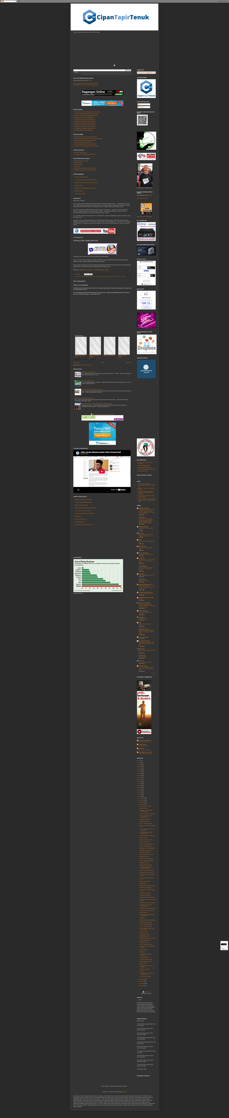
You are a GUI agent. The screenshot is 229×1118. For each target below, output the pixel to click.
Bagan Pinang (80, 276)
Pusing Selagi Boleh (80, 521)
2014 (139, 785)
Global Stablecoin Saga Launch (145, 753)
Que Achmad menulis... (144, 641)
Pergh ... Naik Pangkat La (146, 846)
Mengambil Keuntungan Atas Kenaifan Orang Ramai (87, 112)
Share (222, 948)
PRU (116, 276)
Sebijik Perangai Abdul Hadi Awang (83, 502)
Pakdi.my (141, 533)
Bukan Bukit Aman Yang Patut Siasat (83, 524)
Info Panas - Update (144, 969)
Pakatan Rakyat (102, 276)
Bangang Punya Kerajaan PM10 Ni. (83, 499)
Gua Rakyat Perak (144, 957)
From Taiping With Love (87, 380)
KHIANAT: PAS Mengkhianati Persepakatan (85, 188)
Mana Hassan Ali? (144, 912)
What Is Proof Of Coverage (145, 749)
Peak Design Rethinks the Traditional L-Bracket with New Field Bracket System (146, 587)
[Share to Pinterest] (92, 274)
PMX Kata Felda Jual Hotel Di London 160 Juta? (86, 182)
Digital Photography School (146, 584)
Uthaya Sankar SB (143, 526)
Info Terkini (142, 952)
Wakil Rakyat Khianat (109, 355)
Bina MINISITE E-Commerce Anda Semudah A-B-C (85, 85)
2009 (139, 796)
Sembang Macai (79, 185)
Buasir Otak (142, 517)
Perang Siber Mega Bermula (146, 860)
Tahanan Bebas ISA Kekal (146, 865)
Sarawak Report (143, 566)
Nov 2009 (142, 800)
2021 (139, 771)
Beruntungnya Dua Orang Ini (147, 872)
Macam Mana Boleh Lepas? (146, 854)
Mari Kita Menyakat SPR (145, 961)
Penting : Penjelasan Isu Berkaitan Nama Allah (86, 115)
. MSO (140, 539)
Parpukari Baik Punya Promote (147, 897)
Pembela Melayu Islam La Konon (148, 938)
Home (102, 362)
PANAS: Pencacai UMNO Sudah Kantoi (84, 398)
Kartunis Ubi (142, 655)
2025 (139, 762)
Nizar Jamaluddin (95, 276)
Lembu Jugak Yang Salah (146, 926)
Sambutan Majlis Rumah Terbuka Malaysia (146, 867)
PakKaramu (142, 574)
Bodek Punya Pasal (144, 856)
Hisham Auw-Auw (144, 949)
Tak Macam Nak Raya (145, 852)
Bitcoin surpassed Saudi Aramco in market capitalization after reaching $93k (146, 500)
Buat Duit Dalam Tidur (142, 198)
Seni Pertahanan (79, 164)
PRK (113, 276)
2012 (139, 790)
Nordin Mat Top (78, 162)
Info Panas (142, 971)
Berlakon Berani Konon (145, 940)
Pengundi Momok (144, 821)
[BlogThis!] (86, 274)
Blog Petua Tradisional (144, 603)
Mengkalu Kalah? (79, 191)
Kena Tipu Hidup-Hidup (145, 976)
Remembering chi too (143, 618)
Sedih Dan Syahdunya (145, 893)
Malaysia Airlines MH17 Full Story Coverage (85, 170)
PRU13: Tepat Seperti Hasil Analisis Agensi (85, 140)
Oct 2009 (142, 802)
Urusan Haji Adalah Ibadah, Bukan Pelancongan (86, 113)
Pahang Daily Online (144, 508)
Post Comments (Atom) (85, 365)
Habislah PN (78, 516)
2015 (139, 783)
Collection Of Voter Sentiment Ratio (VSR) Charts (86, 146)
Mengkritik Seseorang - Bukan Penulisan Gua (86, 136)
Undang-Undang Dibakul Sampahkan (146, 905)
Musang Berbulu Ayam (145, 895)
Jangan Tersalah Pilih (145, 881)
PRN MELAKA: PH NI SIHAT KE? (146, 554)
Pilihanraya (109, 276)
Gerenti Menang (143, 808)
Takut (118, 276)
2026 (139, 760)
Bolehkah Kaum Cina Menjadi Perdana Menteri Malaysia (88, 138)
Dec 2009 (142, 798)
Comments (141, 107)
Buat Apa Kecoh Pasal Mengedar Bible (84, 117)
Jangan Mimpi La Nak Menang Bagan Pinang (147, 915)
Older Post (128, 362)
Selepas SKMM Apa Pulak (146, 924)
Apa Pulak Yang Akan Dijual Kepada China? (85, 508)
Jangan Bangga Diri (144, 936)
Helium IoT (141, 748)
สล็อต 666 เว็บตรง (143, 656)
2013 (139, 787)
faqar (140, 622)
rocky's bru (142, 558)
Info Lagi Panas (143, 963)
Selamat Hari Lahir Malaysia (146, 858)
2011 (139, 792)
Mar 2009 (142, 985)
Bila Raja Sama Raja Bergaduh (147, 848)
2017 (139, 779)
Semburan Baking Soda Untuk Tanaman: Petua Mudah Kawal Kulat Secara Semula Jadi (146, 606)
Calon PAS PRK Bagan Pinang (147, 813)
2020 (139, 773)
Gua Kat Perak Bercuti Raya (146, 844)
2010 (139, 794)
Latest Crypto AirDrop (143, 745)
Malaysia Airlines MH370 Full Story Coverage (86, 168)
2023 (139, 767)
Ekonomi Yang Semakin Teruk (147, 885)
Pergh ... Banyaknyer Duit (146, 823)
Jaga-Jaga (142, 918)
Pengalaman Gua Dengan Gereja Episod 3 (85, 123)
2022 (139, 769)
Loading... (139, 477)
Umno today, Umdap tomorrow (145, 662)
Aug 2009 (142, 979)
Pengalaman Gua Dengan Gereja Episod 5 (85, 126)
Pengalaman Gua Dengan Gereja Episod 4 (85, 124)
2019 (139, 775)
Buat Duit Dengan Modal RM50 (144, 216)
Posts (140, 104)
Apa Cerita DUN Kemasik (146, 959)
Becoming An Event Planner (145, 467)
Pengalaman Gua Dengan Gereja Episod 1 (85, 119)
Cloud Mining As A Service (145, 752)
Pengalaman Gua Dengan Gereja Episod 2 (85, 121)
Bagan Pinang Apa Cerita (146, 839)
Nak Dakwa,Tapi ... (144, 931)
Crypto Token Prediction (145, 740)
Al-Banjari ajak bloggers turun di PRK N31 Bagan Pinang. (94, 269)
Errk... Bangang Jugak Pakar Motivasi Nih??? (86, 180)
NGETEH (141, 599)
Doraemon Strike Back (145, 819)
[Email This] (85, 274)
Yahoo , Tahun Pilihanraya (146, 944)
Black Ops (77, 166)
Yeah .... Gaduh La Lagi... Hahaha (83, 510)
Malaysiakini (88, 276)
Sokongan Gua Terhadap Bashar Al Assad (85, 154)
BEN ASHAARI (142, 546)
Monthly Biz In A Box (143, 471)
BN (84, 276)
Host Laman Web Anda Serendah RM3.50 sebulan (85, 83)
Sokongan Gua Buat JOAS (146, 850)
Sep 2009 (142, 804)
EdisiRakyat (142, 649)
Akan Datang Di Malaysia (146, 887)
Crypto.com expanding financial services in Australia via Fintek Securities (146, 493)
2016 (139, 781)
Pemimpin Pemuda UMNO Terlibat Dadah (146, 811)
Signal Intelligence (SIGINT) (81, 161)
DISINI (89, 80)
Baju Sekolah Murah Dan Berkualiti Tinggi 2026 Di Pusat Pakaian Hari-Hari (146, 644)
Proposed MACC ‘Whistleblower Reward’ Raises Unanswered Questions (146, 569)
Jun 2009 (142, 983)
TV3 (121, 276)
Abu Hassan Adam (143, 637)
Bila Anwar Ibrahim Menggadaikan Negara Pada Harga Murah (97, 403)
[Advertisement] (105, 56)
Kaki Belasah (142, 579)
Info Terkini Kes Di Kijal (145, 806)
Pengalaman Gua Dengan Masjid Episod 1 (85, 128)
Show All (154, 673)
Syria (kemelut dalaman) (81, 152)
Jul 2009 (142, 981)
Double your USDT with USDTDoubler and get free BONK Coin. (146, 485)
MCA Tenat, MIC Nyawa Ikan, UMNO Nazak (147, 974)
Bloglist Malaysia (143, 610)
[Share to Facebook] (90, 274)
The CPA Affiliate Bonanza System (146, 469)
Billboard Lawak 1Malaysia (81, 177)
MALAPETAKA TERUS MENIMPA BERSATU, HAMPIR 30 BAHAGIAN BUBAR (146, 632)
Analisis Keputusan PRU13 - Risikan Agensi (85, 144)
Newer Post (76, 362)
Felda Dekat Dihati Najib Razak (147, 902)
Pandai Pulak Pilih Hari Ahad (147, 870)
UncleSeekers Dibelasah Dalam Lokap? (84, 513)
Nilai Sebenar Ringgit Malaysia (147, 920)
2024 (139, 764)
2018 (139, 777)
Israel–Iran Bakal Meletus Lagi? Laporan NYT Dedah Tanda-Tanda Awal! (146, 669)
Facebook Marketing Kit (144, 465)
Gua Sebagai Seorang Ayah (146, 910)
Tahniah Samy (143, 883)
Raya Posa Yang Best (145, 842)
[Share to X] (88, 274)
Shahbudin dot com (143, 629)
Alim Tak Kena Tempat (80, 193)
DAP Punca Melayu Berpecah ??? (146, 593)
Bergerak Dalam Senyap (146, 922)
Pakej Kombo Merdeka (144, 580)
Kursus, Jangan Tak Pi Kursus (147, 835)
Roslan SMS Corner (144, 553)
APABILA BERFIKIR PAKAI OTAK (146, 575)
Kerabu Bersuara (143, 666)
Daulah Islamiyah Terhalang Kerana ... (84, 130)
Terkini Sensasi (143, 837)
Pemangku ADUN (144, 942)
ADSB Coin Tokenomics (144, 741)
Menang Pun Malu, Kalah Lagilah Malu (146, 816)
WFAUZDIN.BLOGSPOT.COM (146, 597)
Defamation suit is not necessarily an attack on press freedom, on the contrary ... (147, 561)
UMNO (124, 276)
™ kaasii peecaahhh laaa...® (146, 592)
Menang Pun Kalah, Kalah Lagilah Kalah (146, 833)
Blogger (124, 1091)
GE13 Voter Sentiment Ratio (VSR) (83, 142)
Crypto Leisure (142, 744)
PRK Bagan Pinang (144, 934)
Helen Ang (141, 660)
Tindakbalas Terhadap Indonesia (148, 908)
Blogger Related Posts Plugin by (82, 359)
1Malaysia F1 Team (144, 862)
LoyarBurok (142, 617)
